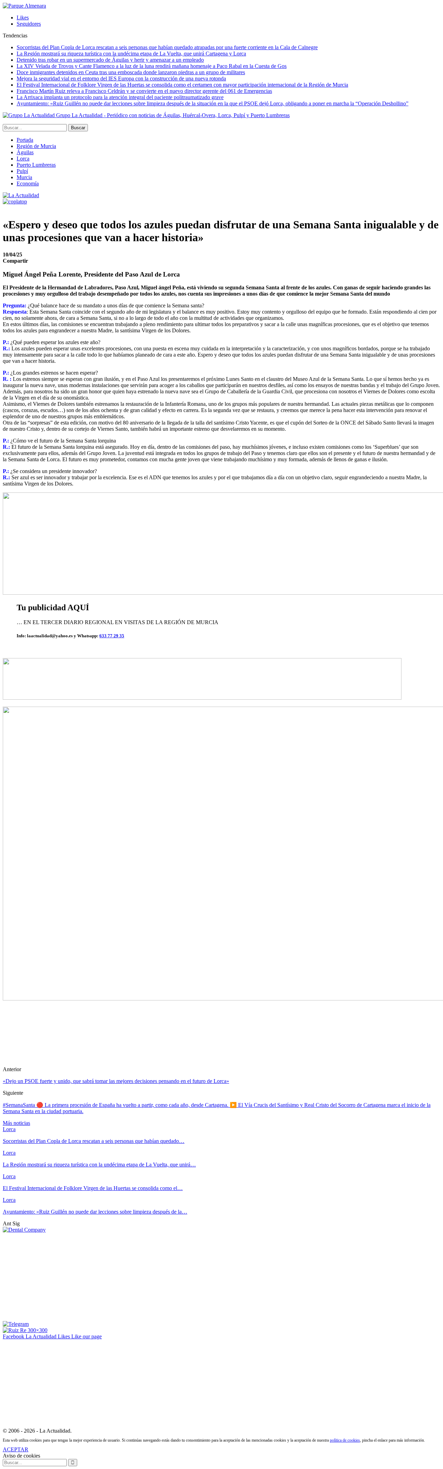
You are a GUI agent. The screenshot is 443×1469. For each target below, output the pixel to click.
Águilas (25, 152)
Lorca (23, 158)
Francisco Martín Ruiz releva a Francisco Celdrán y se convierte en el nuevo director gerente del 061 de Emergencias (144, 91)
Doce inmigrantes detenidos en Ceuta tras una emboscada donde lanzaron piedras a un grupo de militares (131, 72)
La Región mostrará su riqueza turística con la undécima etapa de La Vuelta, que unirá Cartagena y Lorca (131, 53)
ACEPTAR (15, 1449)
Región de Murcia (36, 146)
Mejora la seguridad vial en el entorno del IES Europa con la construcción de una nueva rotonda (121, 78)
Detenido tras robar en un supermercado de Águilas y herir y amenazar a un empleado (110, 60)
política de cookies (345, 1440)
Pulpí (22, 171)
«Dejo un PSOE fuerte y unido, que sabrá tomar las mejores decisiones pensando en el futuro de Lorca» (116, 1081)
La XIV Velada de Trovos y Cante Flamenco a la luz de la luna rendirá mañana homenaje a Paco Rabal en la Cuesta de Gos (152, 66)
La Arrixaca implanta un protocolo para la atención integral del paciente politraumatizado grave (120, 97)
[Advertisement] (55, 1276)
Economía (28, 183)
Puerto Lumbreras (36, 165)
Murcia (24, 177)
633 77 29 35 (111, 635)
